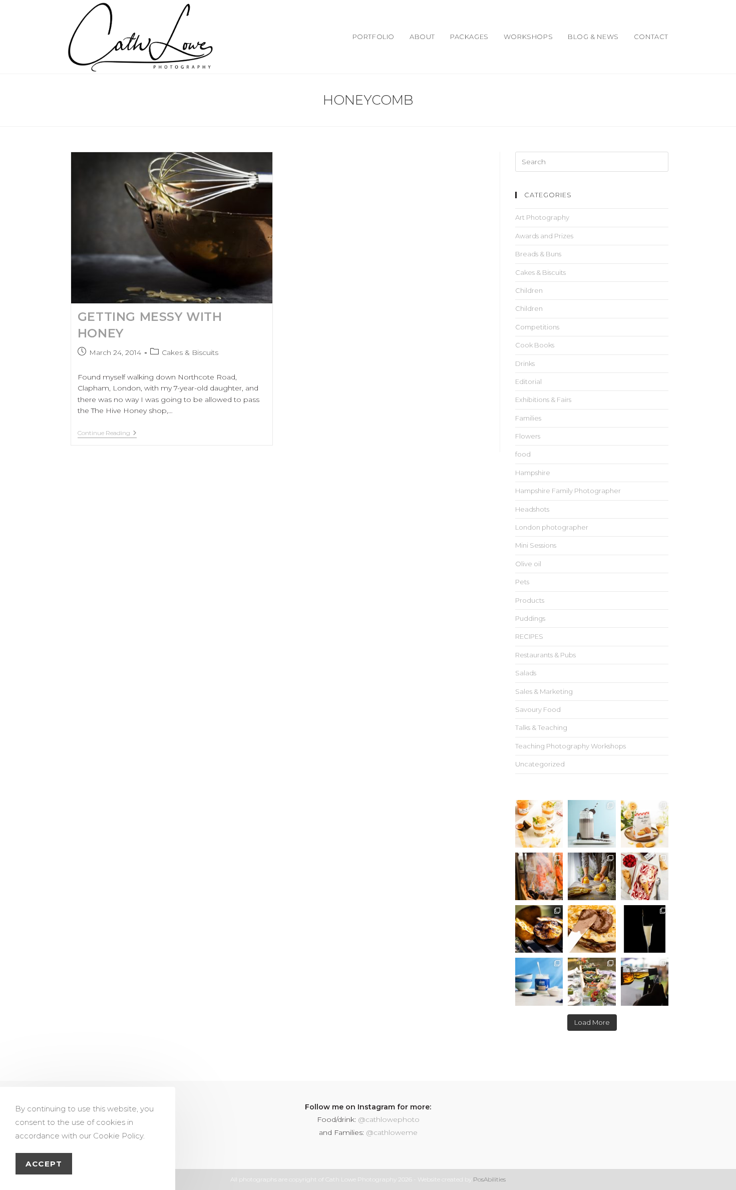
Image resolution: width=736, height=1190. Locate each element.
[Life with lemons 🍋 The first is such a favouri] (591, 876)
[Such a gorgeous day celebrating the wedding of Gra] (539, 876)
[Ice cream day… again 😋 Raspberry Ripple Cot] (644, 876)
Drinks (525, 363)
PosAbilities (489, 1179)
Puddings (530, 618)
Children (529, 290)
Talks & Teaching (541, 727)
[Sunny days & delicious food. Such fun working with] (539, 929)
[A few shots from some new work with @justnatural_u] (539, 981)
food (523, 454)
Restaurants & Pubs (545, 655)
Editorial (528, 381)
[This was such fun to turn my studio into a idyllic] (644, 824)
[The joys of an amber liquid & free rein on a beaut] (644, 981)
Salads (525, 673)
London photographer (551, 527)
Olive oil (528, 564)
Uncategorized (540, 764)
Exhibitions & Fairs (543, 399)
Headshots (532, 509)
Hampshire (532, 473)
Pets (522, 582)
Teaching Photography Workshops (570, 746)
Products (529, 600)
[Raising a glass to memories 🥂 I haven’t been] (644, 929)
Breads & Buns (538, 254)
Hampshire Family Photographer (568, 491)
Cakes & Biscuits (190, 352)
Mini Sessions (535, 545)
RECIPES (529, 636)
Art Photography (542, 217)
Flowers (527, 436)
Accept (44, 1163)
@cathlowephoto (389, 1119)
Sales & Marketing (544, 691)
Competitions (537, 327)
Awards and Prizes (544, 236)
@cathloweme (392, 1132)
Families (528, 418)
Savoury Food (538, 709)
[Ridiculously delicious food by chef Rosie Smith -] (591, 981)
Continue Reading (107, 433)
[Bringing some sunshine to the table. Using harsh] (539, 824)
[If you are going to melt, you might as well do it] (591, 929)
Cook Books (534, 345)
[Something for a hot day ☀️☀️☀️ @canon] (591, 824)
